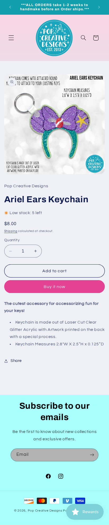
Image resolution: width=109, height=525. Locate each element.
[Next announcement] (99, 7)
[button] (11, 38)
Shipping (10, 231)
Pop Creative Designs (45, 510)
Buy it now (55, 287)
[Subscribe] (92, 454)
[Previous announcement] (10, 7)
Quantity (12, 240)
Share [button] (16, 361)
